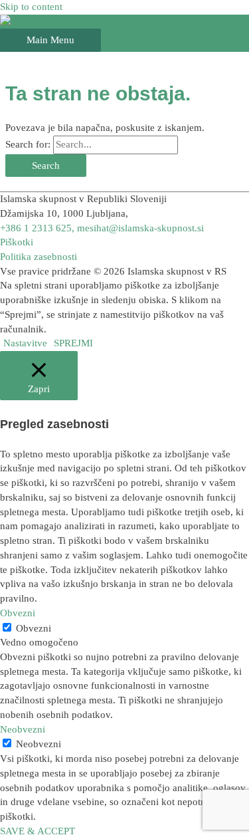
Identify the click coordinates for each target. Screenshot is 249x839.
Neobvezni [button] (22, 729)
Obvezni (33, 628)
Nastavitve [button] (25, 343)
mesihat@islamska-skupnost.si (140, 228)
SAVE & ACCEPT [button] (37, 831)
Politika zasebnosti (38, 256)
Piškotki (16, 242)
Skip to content (31, 6)
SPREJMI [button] (73, 343)
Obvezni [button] (17, 613)
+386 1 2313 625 (36, 228)
